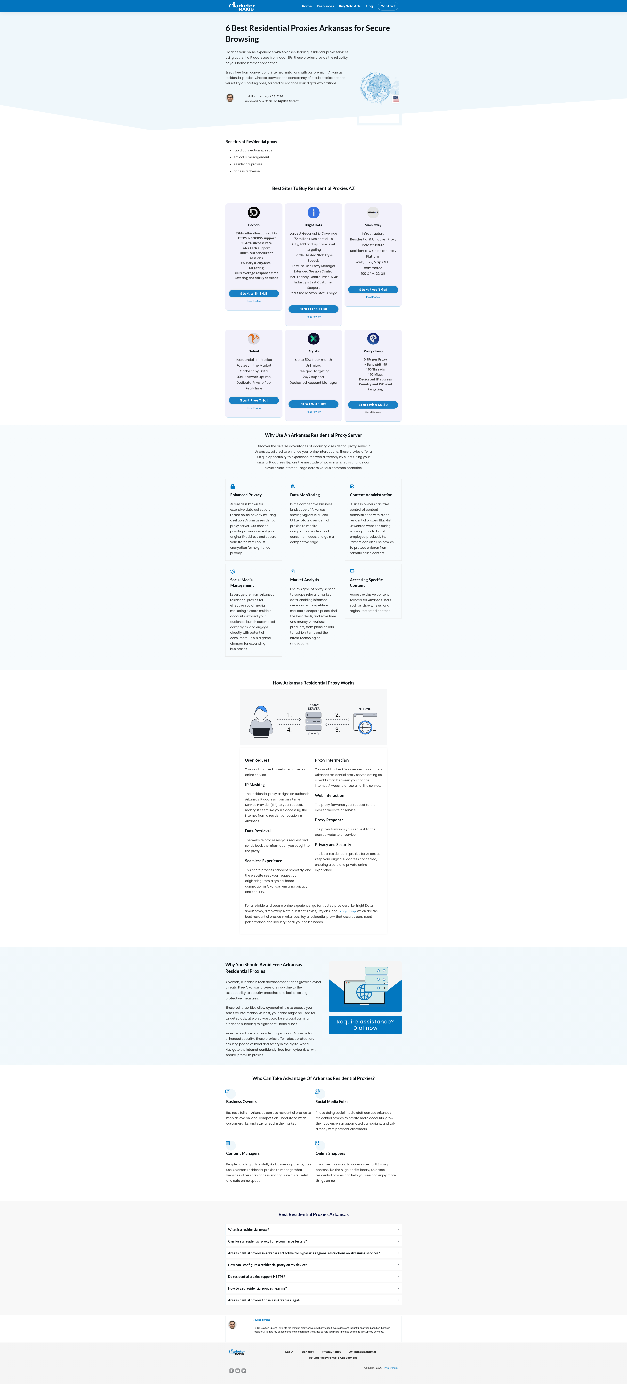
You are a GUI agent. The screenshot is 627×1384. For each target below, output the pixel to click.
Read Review (254, 301)
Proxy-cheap (347, 911)
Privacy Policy (391, 1367)
